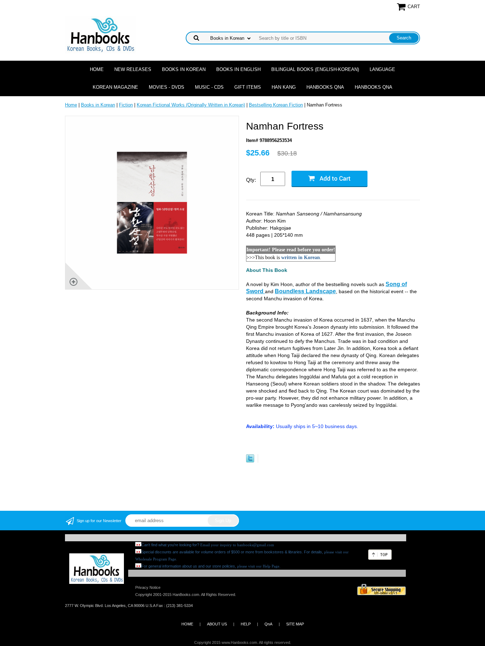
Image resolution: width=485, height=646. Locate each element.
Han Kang (284, 87)
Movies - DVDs (166, 87)
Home (97, 69)
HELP (246, 624)
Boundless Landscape (305, 291)
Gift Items (247, 87)
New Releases (132, 69)
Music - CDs (209, 87)
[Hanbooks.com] (100, 34)
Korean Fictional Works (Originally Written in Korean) (191, 105)
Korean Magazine (115, 87)
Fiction (126, 105)
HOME (187, 624)
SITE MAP (295, 624)
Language (382, 69)
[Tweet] (250, 461)
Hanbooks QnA (325, 87)
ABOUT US (217, 624)
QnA (268, 624)
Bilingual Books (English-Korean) (315, 69)
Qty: (251, 180)
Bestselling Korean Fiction (276, 105)
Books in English (238, 69)
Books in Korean (184, 69)
